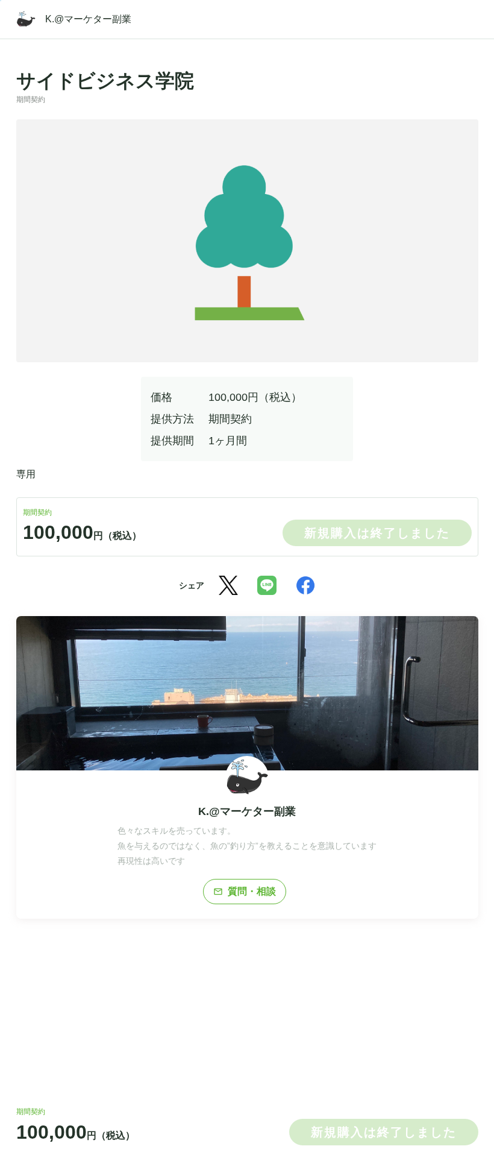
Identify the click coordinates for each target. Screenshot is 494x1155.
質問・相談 (244, 891)
